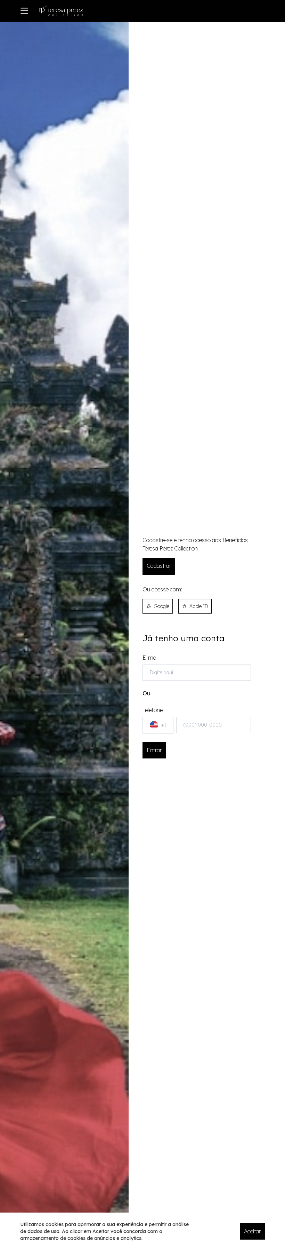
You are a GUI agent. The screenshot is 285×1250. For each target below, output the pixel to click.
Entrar (154, 750)
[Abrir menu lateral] (24, 10)
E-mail (150, 657)
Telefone (154, 717)
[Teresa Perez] (60, 11)
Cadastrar (159, 565)
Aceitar (252, 1231)
